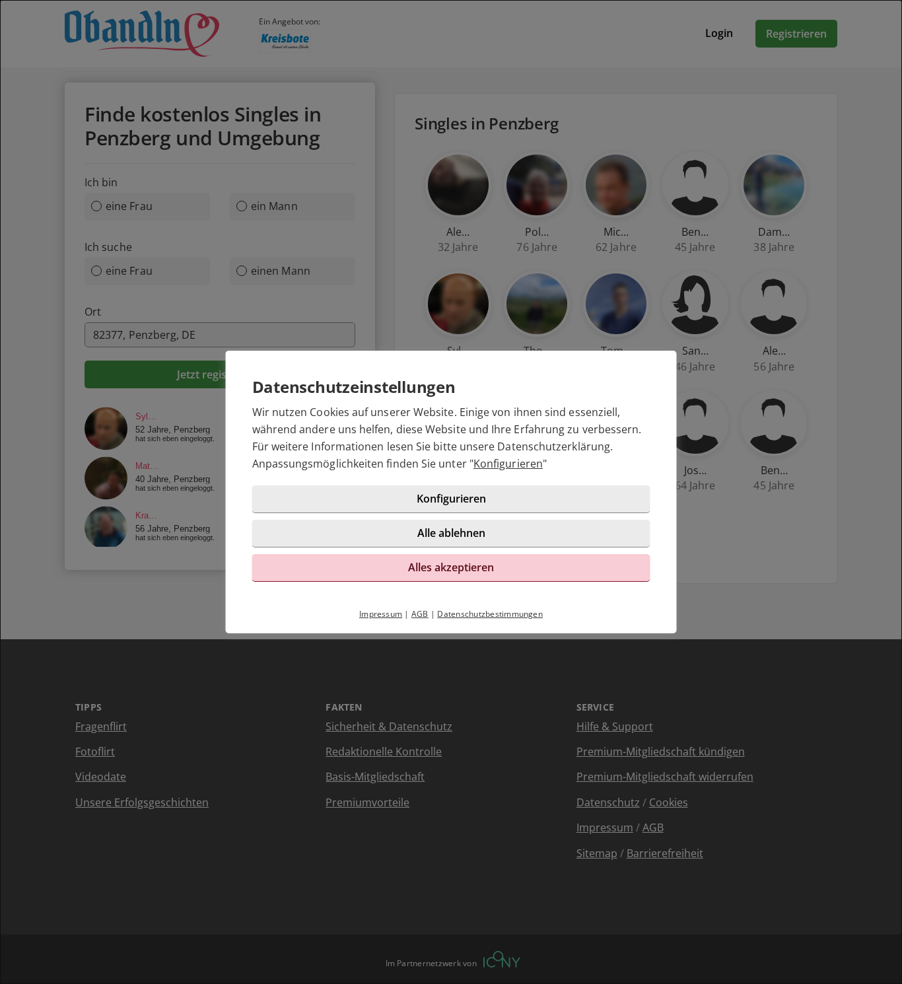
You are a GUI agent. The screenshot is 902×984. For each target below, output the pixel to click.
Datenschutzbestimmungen (490, 613)
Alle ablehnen (451, 533)
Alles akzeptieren (451, 567)
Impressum (380, 613)
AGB (420, 613)
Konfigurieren (508, 463)
